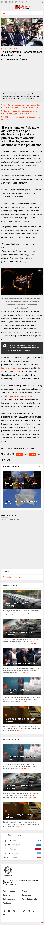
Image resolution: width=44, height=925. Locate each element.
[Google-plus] (23, 2)
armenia (9, 48)
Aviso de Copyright (29, 899)
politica (15, 48)
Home (2, 48)
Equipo (24, 891)
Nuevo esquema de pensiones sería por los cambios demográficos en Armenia (21, 112)
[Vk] (27, 2)
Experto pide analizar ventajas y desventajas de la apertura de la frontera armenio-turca (21, 106)
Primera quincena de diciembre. (20, 395)
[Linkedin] (2, 2)
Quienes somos (9, 891)
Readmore (23, 615)
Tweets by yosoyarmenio (12, 577)
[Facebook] (12, 2)
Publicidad (7, 903)
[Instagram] (19, 2)
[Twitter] (16, 2)
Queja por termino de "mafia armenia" (21, 663)
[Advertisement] (16, 75)
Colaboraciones (9, 899)
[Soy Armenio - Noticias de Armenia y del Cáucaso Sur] (22, 8)
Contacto (6, 895)
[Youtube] (6, 2)
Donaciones (26, 895)
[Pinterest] (10, 2)
